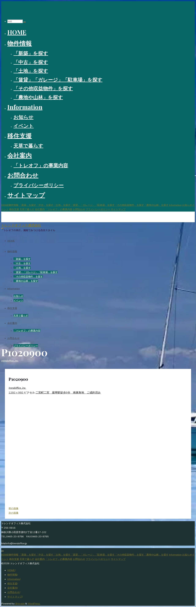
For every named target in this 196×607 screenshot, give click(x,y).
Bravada (20, 603)
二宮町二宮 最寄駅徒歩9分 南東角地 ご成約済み (68, 392)
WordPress (34, 603)
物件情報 (12, 574)
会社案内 (12, 587)
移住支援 (12, 583)
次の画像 (13, 512)
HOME (11, 570)
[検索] (24, 22)
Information (13, 579)
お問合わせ (13, 592)
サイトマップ (14, 596)
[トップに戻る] (2, 551)
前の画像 (13, 508)
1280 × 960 (16, 392)
